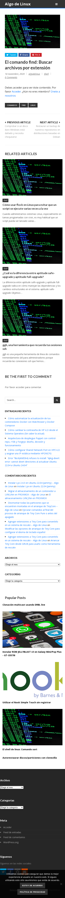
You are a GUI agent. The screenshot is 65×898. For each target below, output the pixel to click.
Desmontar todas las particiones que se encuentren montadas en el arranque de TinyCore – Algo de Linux (31, 506)
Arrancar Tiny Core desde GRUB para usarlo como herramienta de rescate (32, 544)
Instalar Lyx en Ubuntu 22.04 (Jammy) (36, 486)
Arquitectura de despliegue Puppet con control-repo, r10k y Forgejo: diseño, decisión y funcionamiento (30, 442)
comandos (12, 105)
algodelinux (34, 73)
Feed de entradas (12, 832)
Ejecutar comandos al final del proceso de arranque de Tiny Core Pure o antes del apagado (31, 513)
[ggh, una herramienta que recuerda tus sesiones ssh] (32, 317)
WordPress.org (10, 842)
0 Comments (11, 77)
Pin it (37, 54)
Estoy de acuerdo (32, 885)
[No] (61, 884)
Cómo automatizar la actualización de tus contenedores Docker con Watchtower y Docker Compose (29, 422)
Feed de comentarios (14, 837)
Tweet (12, 54)
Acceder (16, 91)
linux (32, 105)
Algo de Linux (18, 3)
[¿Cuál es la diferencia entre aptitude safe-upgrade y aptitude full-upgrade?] (32, 245)
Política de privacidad (32, 892)
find (24, 105)
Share (25, 54)
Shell (46, 73)
